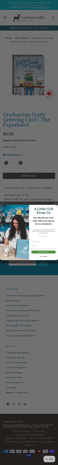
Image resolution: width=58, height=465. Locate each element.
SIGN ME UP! (43, 252)
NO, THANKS (43, 256)
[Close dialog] (56, 206)
